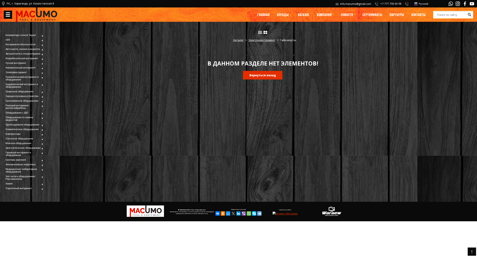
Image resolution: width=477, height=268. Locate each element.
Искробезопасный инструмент (22, 58)
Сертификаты (372, 14)
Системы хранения (16, 160)
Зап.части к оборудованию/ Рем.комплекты (20, 177)
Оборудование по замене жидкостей (19, 118)
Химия (9, 183)
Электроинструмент (16, 72)
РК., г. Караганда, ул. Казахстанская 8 (30, 3)
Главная (263, 14)
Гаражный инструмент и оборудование (18, 154)
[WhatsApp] (249, 213)
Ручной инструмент (16, 63)
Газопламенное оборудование (22, 101)
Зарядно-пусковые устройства (22, 96)
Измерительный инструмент (20, 67)
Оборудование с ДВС (17, 112)
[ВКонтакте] (217, 213)
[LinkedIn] (238, 213)
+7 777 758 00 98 (390, 3)
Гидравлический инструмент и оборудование (22, 85)
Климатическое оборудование (22, 129)
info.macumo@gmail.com (355, 4)
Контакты (418, 14)
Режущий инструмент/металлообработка (17, 106)
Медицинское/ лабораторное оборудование (21, 170)
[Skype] (254, 213)
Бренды (283, 14)
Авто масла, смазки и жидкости (23, 49)
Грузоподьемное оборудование (22, 124)
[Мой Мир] (228, 213)
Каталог (303, 14)
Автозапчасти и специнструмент (23, 53)
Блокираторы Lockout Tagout (21, 35)
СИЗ (8, 40)
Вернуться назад (262, 75)
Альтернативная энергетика (20, 164)
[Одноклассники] (223, 213)
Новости (347, 14)
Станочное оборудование (19, 138)
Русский (423, 3)
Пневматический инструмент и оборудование (22, 78)
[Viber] (243, 213)
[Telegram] (259, 213)
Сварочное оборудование (19, 91)
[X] (233, 213)
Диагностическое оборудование (23, 148)
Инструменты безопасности (20, 44)
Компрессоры (13, 134)
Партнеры (397, 14)
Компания (324, 14)
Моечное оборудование (18, 143)
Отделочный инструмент (19, 188)
